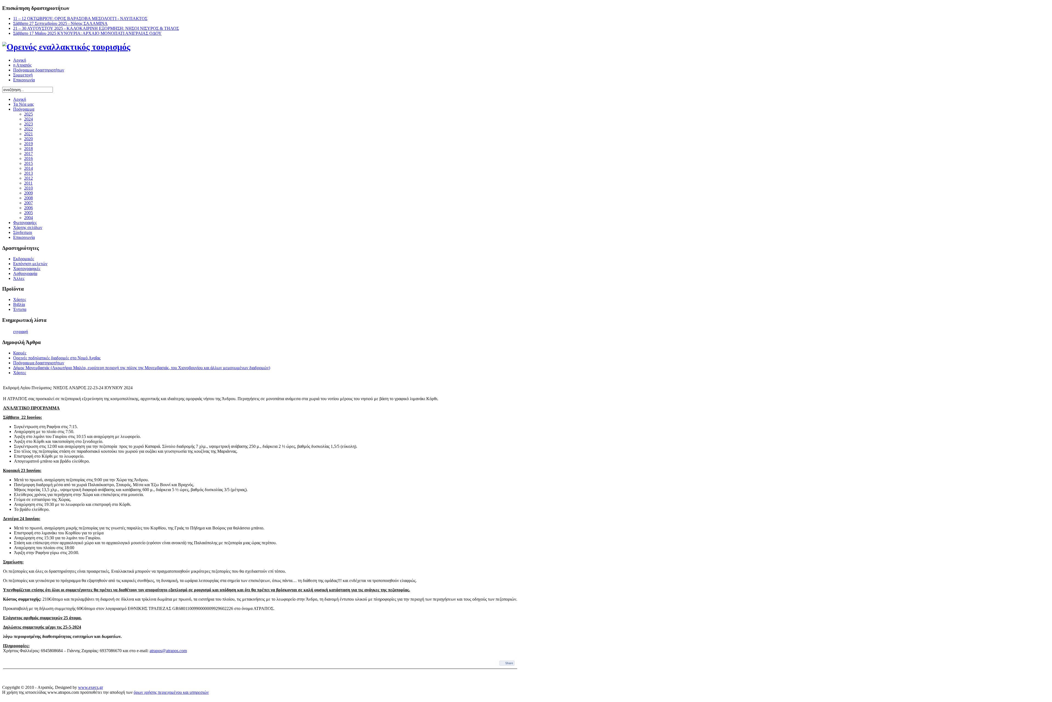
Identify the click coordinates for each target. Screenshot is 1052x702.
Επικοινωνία (24, 80)
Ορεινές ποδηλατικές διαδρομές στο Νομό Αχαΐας (57, 358)
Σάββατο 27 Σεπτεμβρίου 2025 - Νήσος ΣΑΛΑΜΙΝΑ (60, 23)
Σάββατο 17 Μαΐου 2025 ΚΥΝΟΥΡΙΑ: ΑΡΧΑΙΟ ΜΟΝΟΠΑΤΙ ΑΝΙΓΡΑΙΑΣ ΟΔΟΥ (87, 33)
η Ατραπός (22, 65)
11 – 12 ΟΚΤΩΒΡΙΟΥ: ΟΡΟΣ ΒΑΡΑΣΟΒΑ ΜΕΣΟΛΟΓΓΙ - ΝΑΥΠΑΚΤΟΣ (80, 18)
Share (509, 663)
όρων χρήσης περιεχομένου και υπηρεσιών (171, 692)
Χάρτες (19, 372)
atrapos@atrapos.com (168, 650)
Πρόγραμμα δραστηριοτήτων (38, 70)
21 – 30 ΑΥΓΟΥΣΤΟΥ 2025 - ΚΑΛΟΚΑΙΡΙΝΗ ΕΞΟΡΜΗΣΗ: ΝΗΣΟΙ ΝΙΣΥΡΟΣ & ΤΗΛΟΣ (96, 28)
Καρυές (19, 353)
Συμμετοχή (23, 75)
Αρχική (19, 60)
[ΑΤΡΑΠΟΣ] (66, 47)
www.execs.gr (90, 687)
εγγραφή (20, 331)
